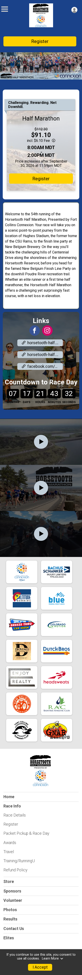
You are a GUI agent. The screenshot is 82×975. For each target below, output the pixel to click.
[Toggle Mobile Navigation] (4, 9)
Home (8, 797)
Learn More (50, 958)
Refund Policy (15, 870)
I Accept (40, 967)
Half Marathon (41, 118)
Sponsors (12, 891)
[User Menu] (74, 10)
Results (10, 919)
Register (40, 41)
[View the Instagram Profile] (47, 330)
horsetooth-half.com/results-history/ (45, 354)
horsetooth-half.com (45, 343)
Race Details (14, 815)
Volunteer (12, 900)
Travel (8, 852)
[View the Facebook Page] (34, 330)
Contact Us (13, 928)
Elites (8, 938)
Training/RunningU (19, 861)
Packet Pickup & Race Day (26, 833)
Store (8, 881)
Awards (9, 842)
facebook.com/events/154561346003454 (45, 366)
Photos (10, 909)
